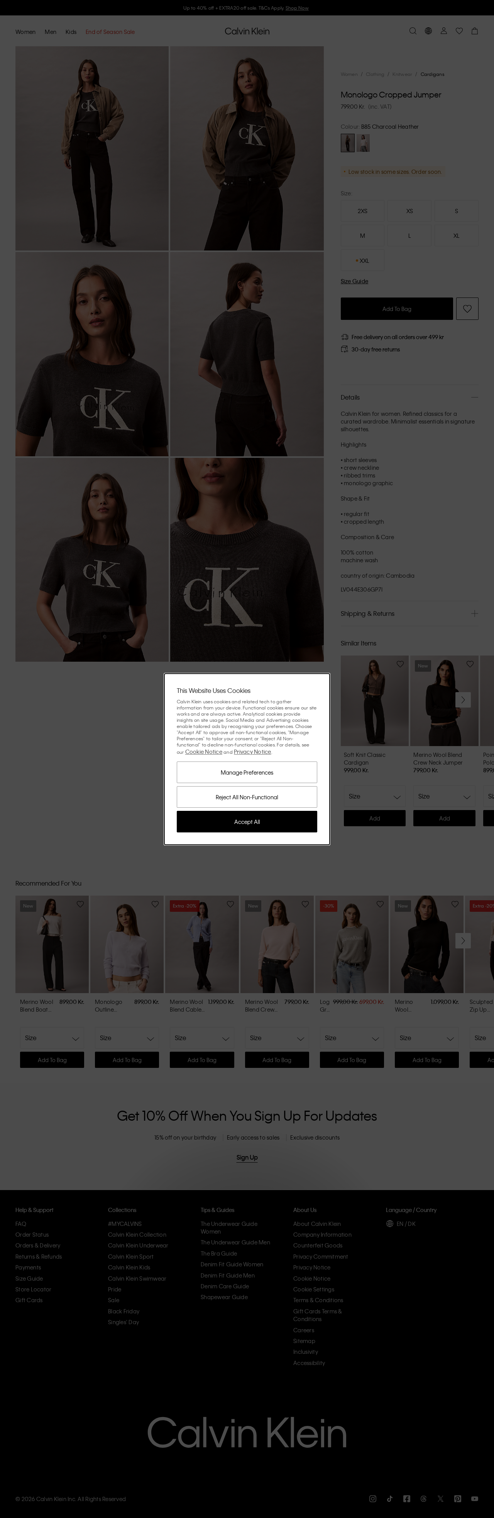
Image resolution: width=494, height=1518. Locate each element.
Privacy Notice (252, 751)
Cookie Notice (203, 751)
